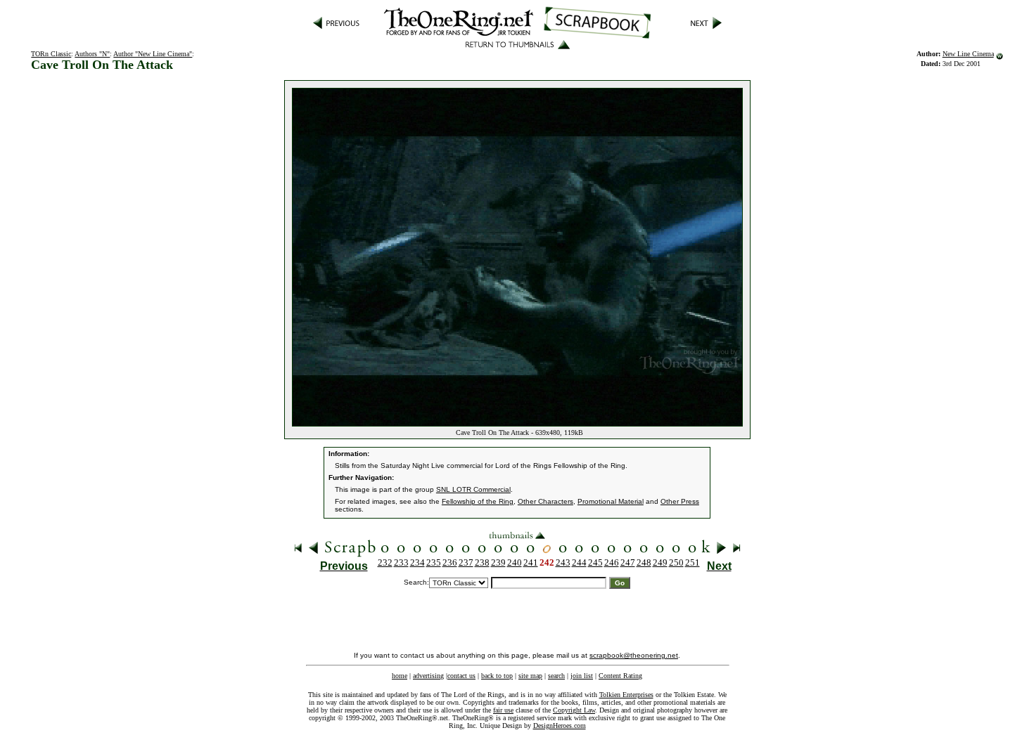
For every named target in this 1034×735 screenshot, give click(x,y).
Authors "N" (92, 54)
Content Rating (620, 675)
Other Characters (545, 501)
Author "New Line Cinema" (152, 54)
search (556, 675)
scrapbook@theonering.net (633, 655)
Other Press (679, 501)
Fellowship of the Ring (477, 501)
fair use (503, 710)
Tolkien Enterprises (626, 694)
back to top (497, 675)
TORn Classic (51, 54)
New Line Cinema (968, 54)
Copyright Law (574, 710)
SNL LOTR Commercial (473, 489)
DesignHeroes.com (559, 725)
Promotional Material (610, 501)
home (399, 675)
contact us (461, 675)
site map (530, 675)
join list (581, 675)
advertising (428, 675)
